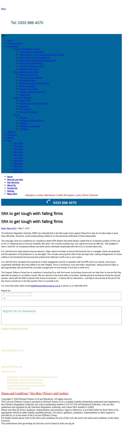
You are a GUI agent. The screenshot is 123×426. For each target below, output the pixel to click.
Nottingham (30, 195)
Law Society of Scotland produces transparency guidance (32, 376)
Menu (3, 8)
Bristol (85, 195)
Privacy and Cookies (55, 393)
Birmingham (69, 195)
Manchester (50, 195)
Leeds (78, 195)
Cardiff (59, 195)
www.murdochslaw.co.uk (11, 366)
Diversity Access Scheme (18, 388)
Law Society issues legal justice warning (24, 382)
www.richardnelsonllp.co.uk (13, 350)
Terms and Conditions (14, 393)
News (3, 228)
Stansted (94, 195)
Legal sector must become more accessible (26, 385)
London (40, 195)
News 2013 (11, 228)
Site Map (36, 393)
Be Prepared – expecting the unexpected (25, 379)
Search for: (6, 290)
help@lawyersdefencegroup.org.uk (45, 285)
